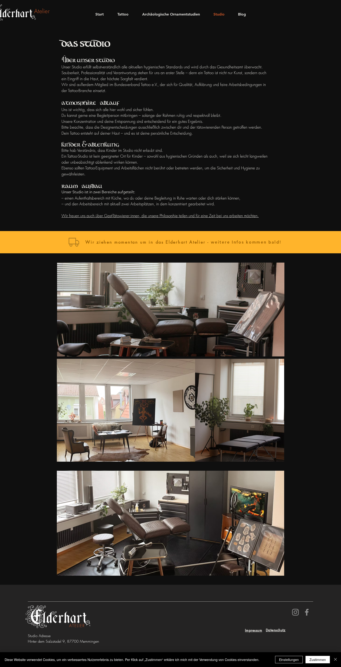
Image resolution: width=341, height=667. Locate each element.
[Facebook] (306, 612)
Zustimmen (317, 659)
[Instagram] (295, 612)
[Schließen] (335, 659)
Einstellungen (289, 659)
